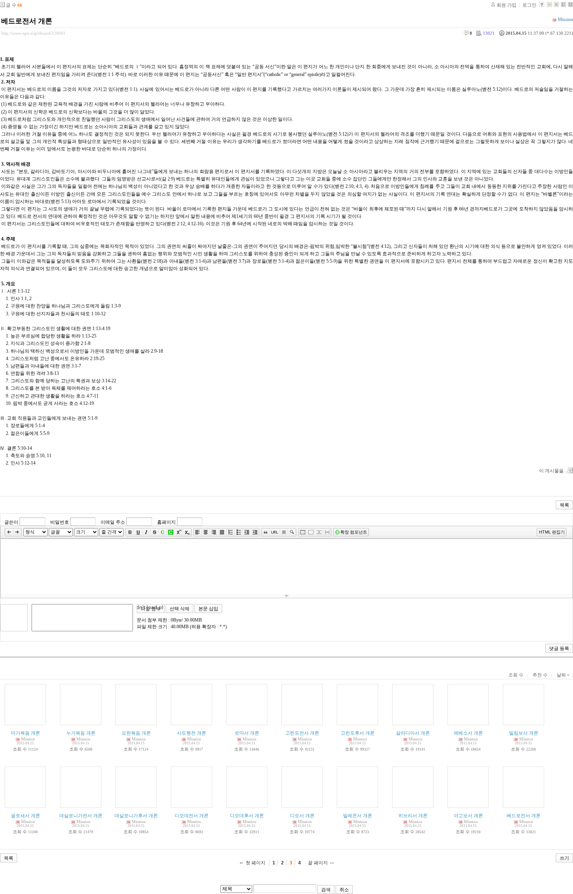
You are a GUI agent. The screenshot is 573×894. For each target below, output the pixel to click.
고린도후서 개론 (358, 733)
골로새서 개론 (25, 815)
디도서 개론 (302, 815)
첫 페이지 (255, 863)
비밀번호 (59, 522)
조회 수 (515, 675)
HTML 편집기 (552, 532)
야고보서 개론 (468, 815)
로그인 (529, 5)
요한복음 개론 (136, 733)
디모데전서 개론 (192, 815)
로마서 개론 (247, 733)
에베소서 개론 (468, 733)
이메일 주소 (113, 522)
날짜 (562, 675)
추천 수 (540, 675)
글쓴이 (11, 522)
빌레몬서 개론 (357, 815)
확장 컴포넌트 (353, 532)
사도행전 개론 (191, 733)
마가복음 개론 (25, 733)
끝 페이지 (318, 863)
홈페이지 (166, 522)
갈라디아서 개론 (413, 733)
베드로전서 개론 (26, 21)
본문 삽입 (208, 608)
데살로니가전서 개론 (81, 815)
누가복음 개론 (81, 733)
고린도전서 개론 (302, 733)
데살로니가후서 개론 (136, 815)
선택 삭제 (179, 608)
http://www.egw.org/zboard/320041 (33, 33)
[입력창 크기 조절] (286, 596)
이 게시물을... (553, 471)
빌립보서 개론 (523, 733)
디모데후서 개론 (247, 815)
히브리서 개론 (413, 815)
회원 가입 (506, 5)
